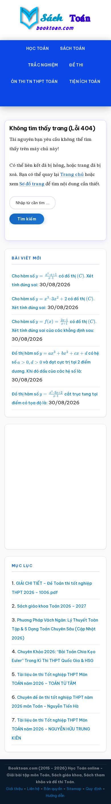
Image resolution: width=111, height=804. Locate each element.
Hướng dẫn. (55, 795)
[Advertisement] (55, 486)
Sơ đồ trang (31, 184)
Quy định (94, 788)
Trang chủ (72, 174)
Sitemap (74, 788)
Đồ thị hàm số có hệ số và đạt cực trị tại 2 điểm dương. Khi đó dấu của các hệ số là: (55, 362)
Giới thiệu (14, 788)
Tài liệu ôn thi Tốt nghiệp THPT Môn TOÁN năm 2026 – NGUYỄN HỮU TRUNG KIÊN (51, 729)
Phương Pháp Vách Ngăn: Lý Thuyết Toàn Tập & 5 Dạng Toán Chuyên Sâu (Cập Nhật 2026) (55, 629)
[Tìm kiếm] (55, 98)
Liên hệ (33, 788)
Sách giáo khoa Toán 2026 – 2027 (51, 606)
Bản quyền (53, 788)
